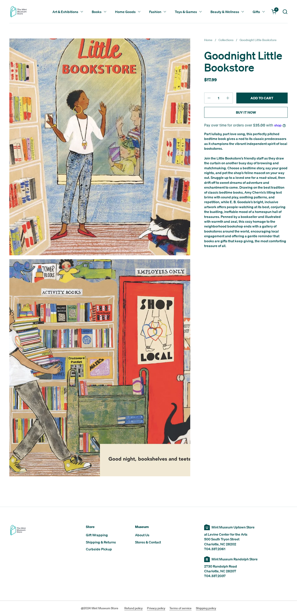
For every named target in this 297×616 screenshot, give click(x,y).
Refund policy (133, 608)
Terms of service (180, 608)
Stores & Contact (148, 542)
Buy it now (246, 112)
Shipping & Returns (101, 542)
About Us (142, 535)
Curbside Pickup (99, 549)
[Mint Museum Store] (18, 11)
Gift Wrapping (97, 535)
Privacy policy (156, 608)
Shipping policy (206, 608)
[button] (285, 11)
